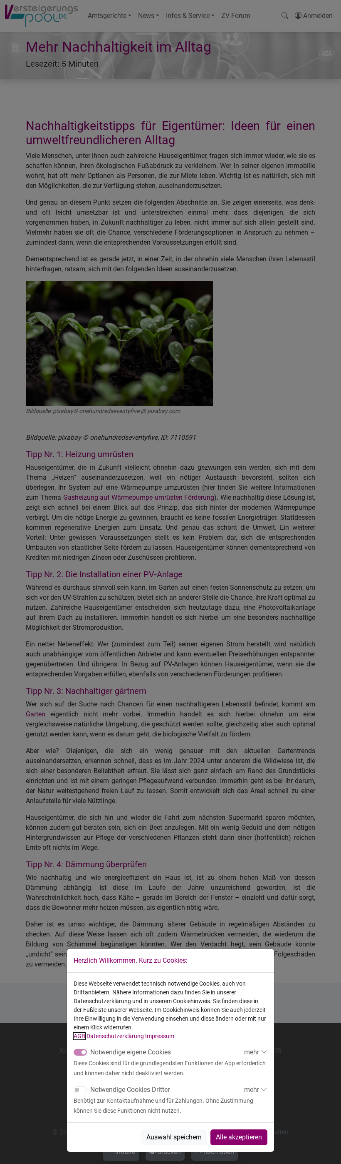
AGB (79, 1036)
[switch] (80, 1089)
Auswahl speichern (174, 1137)
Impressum (159, 1036)
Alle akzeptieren (239, 1137)
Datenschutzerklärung (115, 1036)
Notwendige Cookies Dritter (130, 1090)
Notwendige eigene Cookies (130, 1052)
